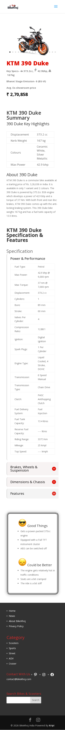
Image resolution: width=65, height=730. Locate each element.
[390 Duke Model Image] (32, 54)
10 (35, 52)
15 (49, 52)
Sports (12, 648)
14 (46, 52)
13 (43, 52)
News (12, 615)
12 (41, 52)
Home (12, 610)
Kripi (51, 725)
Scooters (13, 643)
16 (52, 52)
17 (55, 52)
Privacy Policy (16, 626)
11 (38, 52)
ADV (11, 658)
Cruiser (12, 663)
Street (12, 653)
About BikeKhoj (17, 621)
